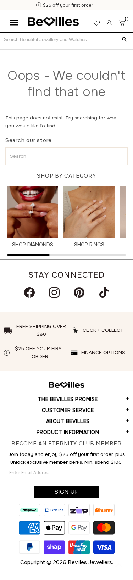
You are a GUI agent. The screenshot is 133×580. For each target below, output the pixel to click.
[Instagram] (54, 292)
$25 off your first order (68, 5)
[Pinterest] (79, 292)
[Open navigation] (14, 23)
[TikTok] (104, 292)
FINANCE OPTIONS (103, 353)
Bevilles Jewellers (90, 562)
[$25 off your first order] (39, 5)
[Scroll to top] (119, 566)
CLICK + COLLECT (103, 330)
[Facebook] (29, 292)
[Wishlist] (96, 23)
